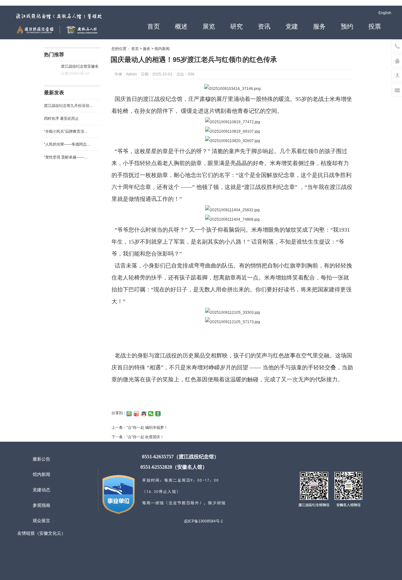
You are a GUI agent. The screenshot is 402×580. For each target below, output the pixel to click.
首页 (153, 26)
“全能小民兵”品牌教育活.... (66, 131)
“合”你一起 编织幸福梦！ (147, 427)
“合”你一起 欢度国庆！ (145, 437)
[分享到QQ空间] (129, 413)
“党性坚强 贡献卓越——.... (66, 157)
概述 (181, 26)
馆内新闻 (162, 49)
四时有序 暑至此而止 (61, 118)
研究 (236, 26)
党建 (291, 26)
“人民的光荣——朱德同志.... (67, 144)
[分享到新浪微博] (136, 413)
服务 (319, 26)
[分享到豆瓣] (158, 413)
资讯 (264, 26)
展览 (209, 26)
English (384, 13)
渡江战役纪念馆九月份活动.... (68, 105)
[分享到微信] (151, 413)
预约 (347, 26)
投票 (374, 26)
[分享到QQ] (143, 413)
